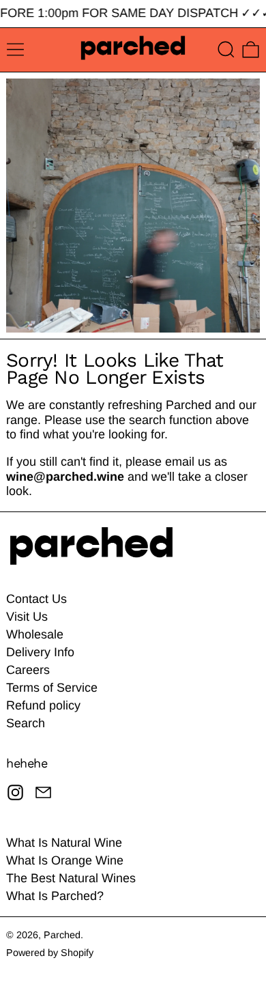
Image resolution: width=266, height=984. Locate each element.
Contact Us (36, 599)
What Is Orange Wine (64, 860)
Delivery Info (40, 652)
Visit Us (27, 616)
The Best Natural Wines (71, 878)
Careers (28, 670)
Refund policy (43, 705)
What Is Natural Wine (64, 842)
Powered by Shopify (49, 952)
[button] (226, 49)
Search (25, 723)
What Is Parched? (55, 896)
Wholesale (34, 634)
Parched (62, 934)
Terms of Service (52, 687)
